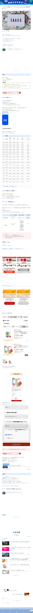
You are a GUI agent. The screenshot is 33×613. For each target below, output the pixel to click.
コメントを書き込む (16, 600)
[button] (30, 282)
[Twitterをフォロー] (14, 535)
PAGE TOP (17, 608)
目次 (15, 70)
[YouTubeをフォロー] (18, 535)
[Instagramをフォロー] (16, 535)
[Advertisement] (16, 60)
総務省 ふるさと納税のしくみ (11, 186)
